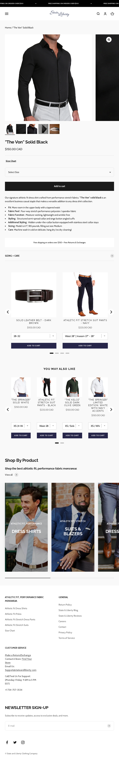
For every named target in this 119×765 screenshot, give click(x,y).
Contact (62, 627)
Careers (62, 621)
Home (8, 27)
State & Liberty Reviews (70, 615)
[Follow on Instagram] (23, 742)
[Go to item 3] (32, 129)
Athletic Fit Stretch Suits (17, 625)
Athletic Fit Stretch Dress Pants (20, 619)
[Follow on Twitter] (15, 742)
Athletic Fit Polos (13, 614)
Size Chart (11, 161)
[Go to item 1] (10, 129)
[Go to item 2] (21, 129)
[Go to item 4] (43, 129)
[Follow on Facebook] (7, 742)
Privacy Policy (65, 632)
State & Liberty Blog (68, 610)
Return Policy (65, 604)
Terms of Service (67, 638)
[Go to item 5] (55, 129)
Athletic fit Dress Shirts (16, 608)
